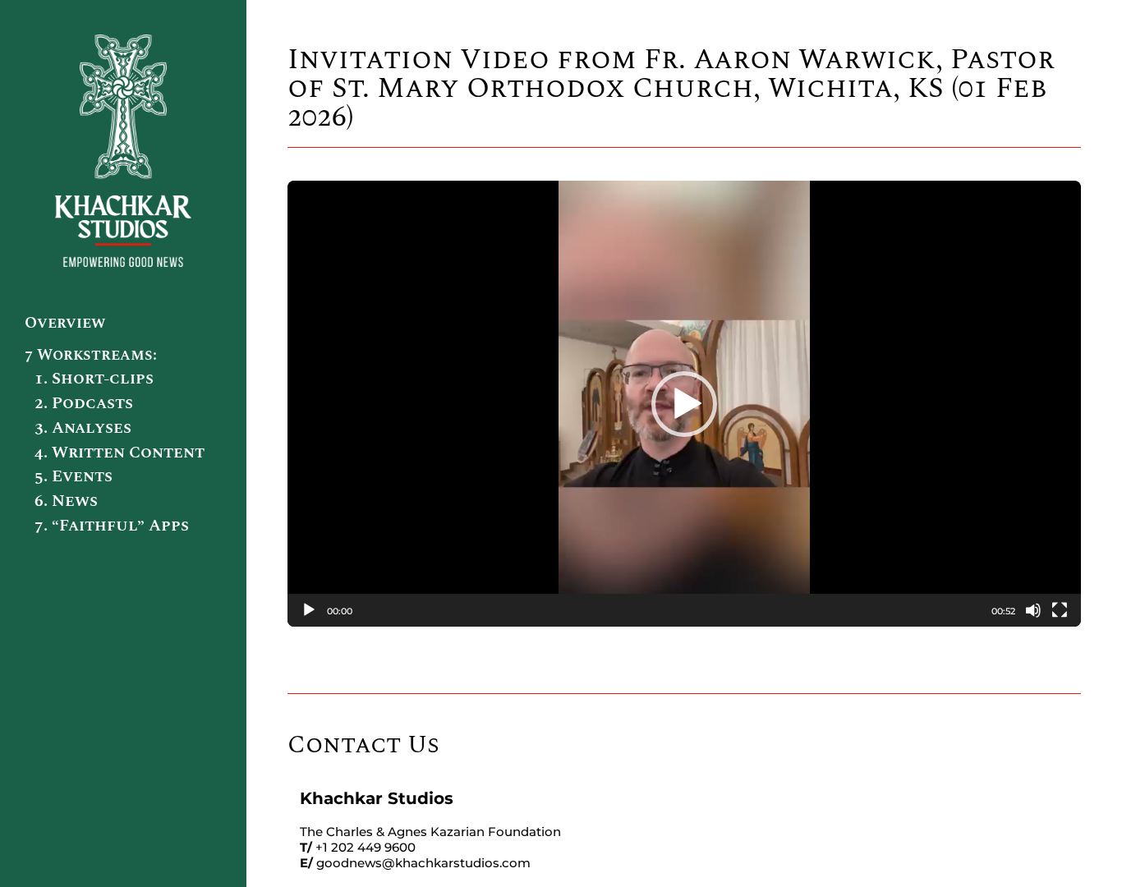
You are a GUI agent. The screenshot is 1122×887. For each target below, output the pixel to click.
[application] (684, 404)
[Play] (309, 610)
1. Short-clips (94, 378)
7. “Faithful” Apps (111, 525)
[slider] (672, 610)
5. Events (73, 476)
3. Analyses (82, 428)
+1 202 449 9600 (365, 847)
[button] (684, 404)
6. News (66, 501)
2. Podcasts (83, 403)
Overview (65, 323)
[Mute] (1033, 610)
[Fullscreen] (1059, 610)
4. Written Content (119, 452)
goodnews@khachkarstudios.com (423, 863)
